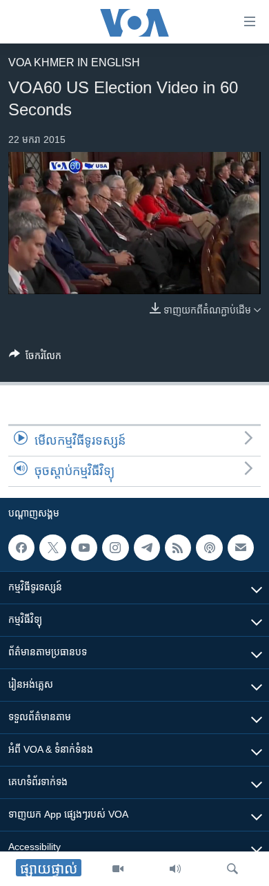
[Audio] (175, 868)
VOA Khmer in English (74, 62)
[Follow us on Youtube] (84, 548)
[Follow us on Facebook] (21, 548)
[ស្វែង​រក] (232, 868)
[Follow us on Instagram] (115, 548)
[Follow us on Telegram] (147, 548)
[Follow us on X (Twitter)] (52, 548)
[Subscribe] (241, 548)
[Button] (35, 358)
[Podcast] (209, 548)
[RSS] (178, 548)
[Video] (118, 868)
